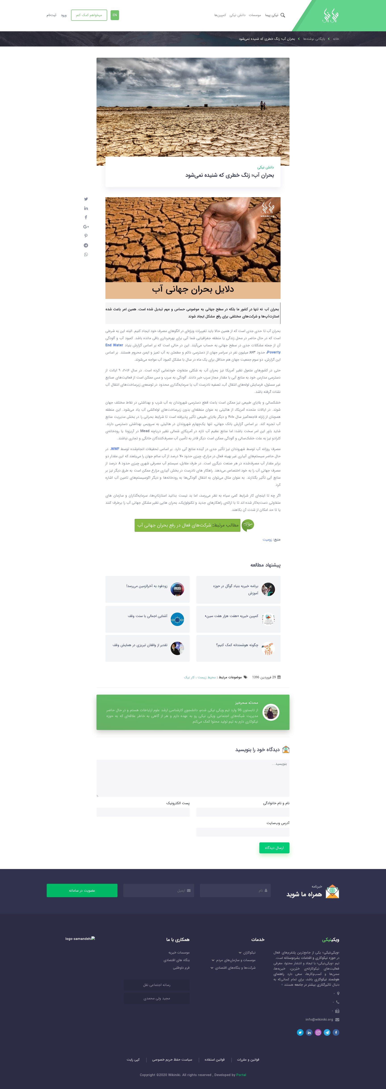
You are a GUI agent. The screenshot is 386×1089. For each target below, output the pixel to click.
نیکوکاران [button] (249, 952)
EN (115, 15)
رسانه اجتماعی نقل (156, 985)
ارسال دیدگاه (274, 848)
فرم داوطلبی (181, 968)
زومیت (267, 539)
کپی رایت (133, 1059)
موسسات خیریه (179, 952)
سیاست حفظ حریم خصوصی (172, 1059)
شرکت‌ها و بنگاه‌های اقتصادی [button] (235, 968)
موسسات (255, 15)
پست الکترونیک (178, 803)
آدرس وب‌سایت (278, 823)
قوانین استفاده (215, 1059)
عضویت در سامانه (82, 890)
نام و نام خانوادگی (276, 803)
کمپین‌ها (220, 15)
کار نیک (189, 677)
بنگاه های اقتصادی (177, 960)
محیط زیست (206, 677)
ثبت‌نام (51, 15)
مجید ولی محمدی (157, 998)
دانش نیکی (237, 15)
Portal (241, 1075)
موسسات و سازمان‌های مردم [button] (235, 960)
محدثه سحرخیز (246, 703)
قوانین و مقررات (248, 1059)
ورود (64, 15)
